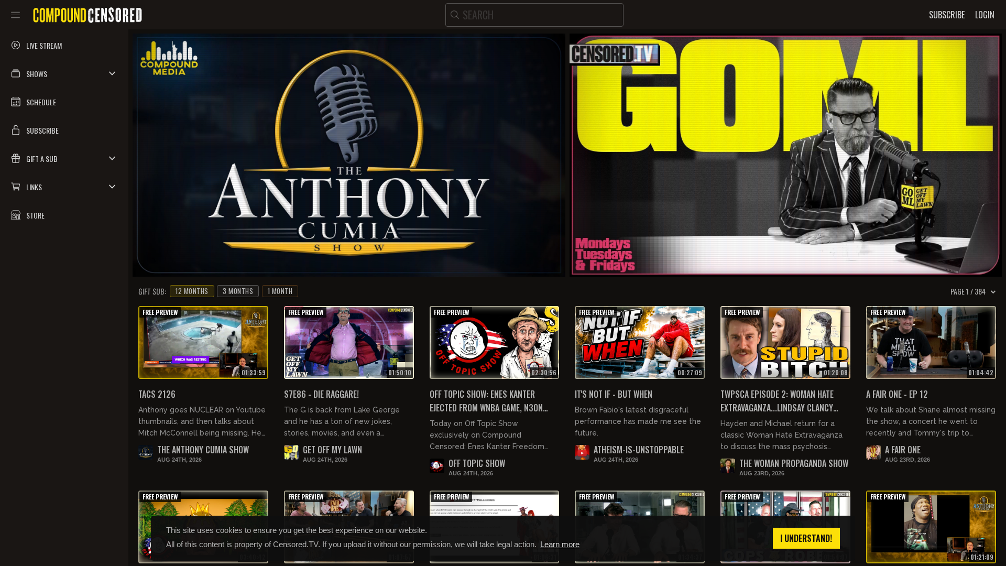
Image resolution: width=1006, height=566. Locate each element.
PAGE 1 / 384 (968, 291)
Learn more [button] (559, 544)
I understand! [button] (806, 538)
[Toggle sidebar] (15, 14)
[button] (64, 73)
